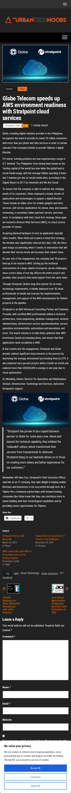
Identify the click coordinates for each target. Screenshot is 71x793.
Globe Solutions (49, 573)
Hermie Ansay (41, 125)
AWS (16, 573)
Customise (35, 777)
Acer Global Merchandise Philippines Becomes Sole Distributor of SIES (58, 605)
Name (6, 687)
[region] (35, 767)
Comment (8, 636)
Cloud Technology (29, 573)
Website (7, 719)
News (22, 89)
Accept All (35, 768)
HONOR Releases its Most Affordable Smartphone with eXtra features (11, 605)
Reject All (35, 786)
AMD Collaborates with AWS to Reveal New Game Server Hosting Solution (17, 554)
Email (6, 703)
